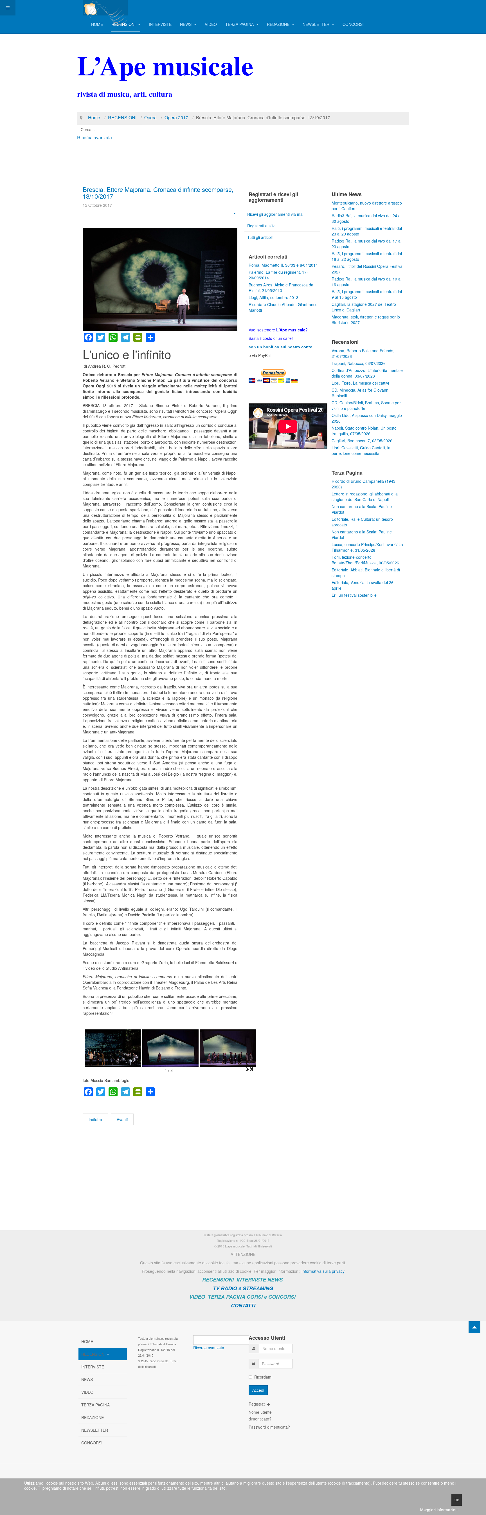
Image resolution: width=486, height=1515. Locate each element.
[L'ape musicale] (105, 7)
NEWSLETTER (316, 24)
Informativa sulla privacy (323, 1271)
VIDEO (211, 24)
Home (94, 117)
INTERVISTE (160, 24)
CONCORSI (353, 24)
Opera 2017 (176, 117)
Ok (456, 1499)
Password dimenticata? (269, 1427)
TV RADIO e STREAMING (243, 1288)
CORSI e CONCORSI (271, 1296)
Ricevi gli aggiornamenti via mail (275, 214)
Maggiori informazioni (439, 1509)
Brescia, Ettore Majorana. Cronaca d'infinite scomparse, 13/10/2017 (158, 192)
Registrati (258, 1404)
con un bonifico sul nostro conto (280, 347)
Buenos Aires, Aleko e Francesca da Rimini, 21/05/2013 (281, 287)
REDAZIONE (279, 24)
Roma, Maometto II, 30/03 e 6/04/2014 (283, 265)
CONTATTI (243, 1305)
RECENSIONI (124, 24)
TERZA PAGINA (240, 24)
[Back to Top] (474, 1327)
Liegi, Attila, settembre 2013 (273, 297)
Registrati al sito (261, 225)
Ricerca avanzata (94, 137)
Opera (150, 117)
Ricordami (263, 1377)
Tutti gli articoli (260, 237)
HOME (97, 24)
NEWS (186, 24)
